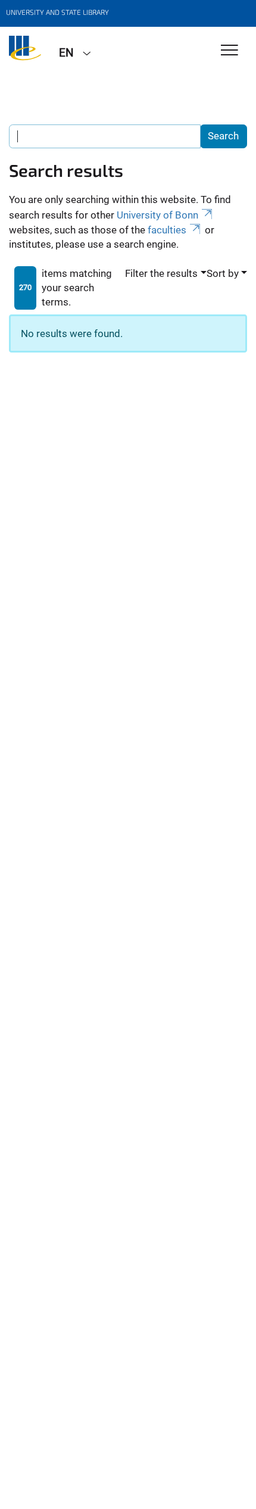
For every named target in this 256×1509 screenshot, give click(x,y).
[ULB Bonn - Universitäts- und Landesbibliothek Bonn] (25, 52)
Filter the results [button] (161, 273)
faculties (167, 230)
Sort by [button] (223, 273)
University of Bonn (157, 215)
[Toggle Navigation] (229, 51)
